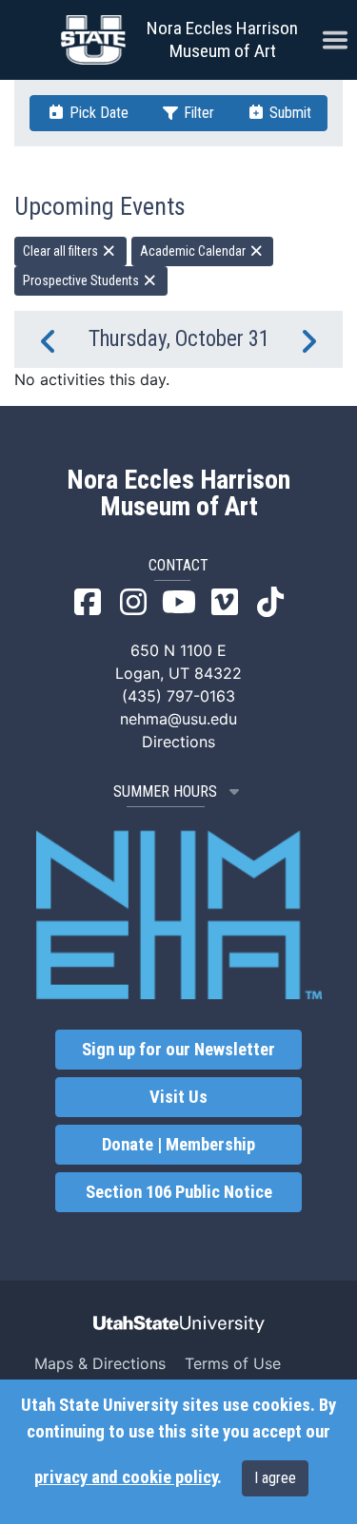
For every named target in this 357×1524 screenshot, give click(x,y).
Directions (178, 741)
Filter (197, 113)
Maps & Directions (100, 1363)
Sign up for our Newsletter (178, 1049)
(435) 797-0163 (178, 695)
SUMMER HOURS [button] (165, 791)
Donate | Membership (178, 1144)
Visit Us (178, 1097)
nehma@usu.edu (178, 718)
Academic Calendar (194, 251)
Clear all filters (62, 251)
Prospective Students (82, 280)
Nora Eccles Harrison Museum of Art (222, 39)
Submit (288, 113)
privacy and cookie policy (125, 1477)
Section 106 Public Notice (179, 1192)
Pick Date (97, 113)
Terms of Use (233, 1363)
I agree (275, 1478)
